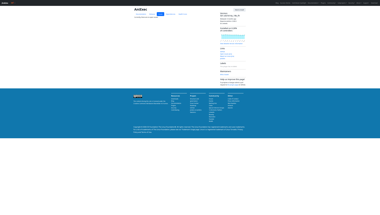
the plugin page (232, 85)
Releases (152, 14)
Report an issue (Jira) (227, 56)
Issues (160, 14)
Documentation (141, 14)
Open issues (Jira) (226, 54)
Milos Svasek (224, 74)
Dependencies (170, 14)
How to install (239, 10)
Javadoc (222, 58)
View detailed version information (231, 43)
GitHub (222, 52)
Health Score (183, 14)
